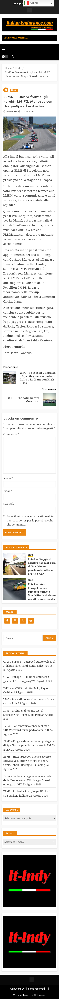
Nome (8, 478)
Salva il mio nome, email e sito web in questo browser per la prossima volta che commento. (30, 520)
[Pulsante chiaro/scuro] (5, 56)
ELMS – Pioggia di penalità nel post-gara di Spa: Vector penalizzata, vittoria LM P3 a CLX (42, 566)
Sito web (8, 503)
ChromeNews (20, 995)
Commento (11, 434)
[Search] (13, 56)
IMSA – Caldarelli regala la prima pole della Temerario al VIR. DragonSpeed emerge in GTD (27, 780)
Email (7, 491)
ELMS (13, 90)
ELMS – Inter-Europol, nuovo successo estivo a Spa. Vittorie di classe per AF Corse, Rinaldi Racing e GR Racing (42, 593)
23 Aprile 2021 (28, 112)
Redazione (11, 112)
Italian (33, 3)
